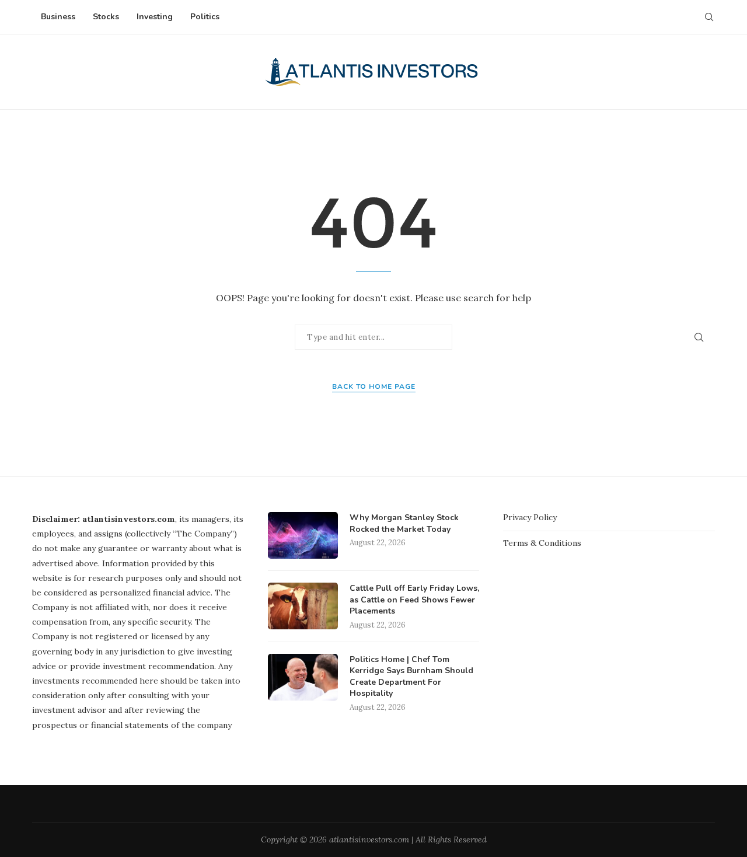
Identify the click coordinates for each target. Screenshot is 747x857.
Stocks (106, 16)
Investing (155, 16)
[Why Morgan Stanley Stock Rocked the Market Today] (303, 535)
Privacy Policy (530, 517)
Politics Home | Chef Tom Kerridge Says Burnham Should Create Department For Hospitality (411, 676)
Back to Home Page (374, 386)
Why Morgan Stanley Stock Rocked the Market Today (404, 523)
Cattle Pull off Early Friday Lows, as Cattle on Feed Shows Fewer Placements (414, 599)
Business (58, 16)
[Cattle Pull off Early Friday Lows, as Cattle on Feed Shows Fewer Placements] (303, 606)
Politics (204, 16)
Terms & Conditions (542, 543)
